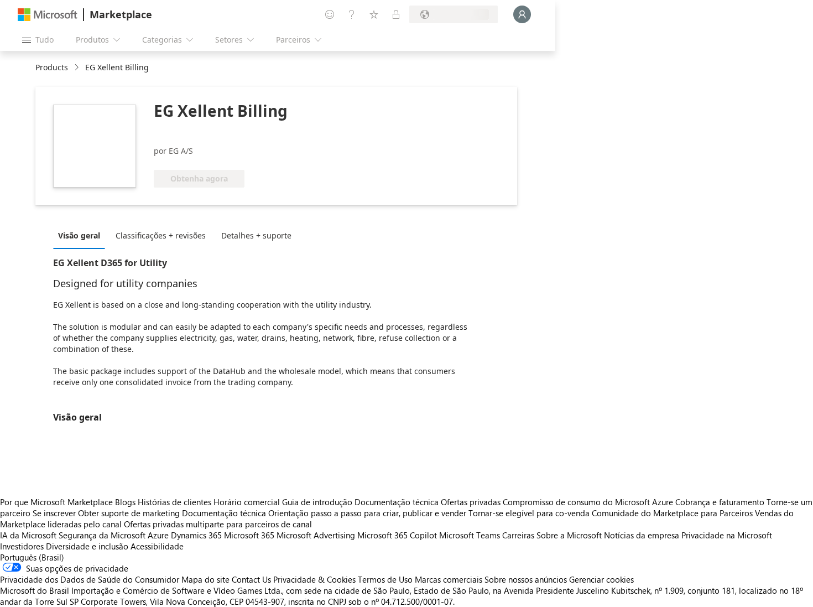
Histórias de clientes (174, 501)
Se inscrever (54, 512)
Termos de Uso (385, 579)
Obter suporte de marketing (129, 512)
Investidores (22, 546)
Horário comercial (246, 501)
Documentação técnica (397, 501)
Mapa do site (205, 579)
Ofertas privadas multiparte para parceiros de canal (218, 524)
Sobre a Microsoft (569, 535)
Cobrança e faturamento (719, 501)
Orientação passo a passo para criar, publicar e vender (367, 512)
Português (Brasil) (32, 557)
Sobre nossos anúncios (525, 579)
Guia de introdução (317, 501)
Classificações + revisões (161, 235)
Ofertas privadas (471, 501)
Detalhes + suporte (256, 235)
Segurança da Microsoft (102, 535)
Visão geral (79, 235)
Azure (158, 535)
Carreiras (518, 535)
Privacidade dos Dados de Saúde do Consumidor (89, 579)
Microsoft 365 (249, 535)
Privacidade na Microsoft (726, 535)
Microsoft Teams (469, 535)
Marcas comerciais (448, 579)
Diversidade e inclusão (87, 546)
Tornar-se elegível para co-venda (529, 512)
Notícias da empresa (641, 535)
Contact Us (251, 579)
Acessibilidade (157, 546)
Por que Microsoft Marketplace (56, 501)
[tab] (82, 235)
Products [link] (51, 67)
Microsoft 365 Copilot (397, 535)
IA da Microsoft (28, 535)
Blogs (125, 501)
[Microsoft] (47, 14)
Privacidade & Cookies (314, 579)
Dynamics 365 (196, 535)
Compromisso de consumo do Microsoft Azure (589, 501)
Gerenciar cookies (601, 579)
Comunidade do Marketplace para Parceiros (672, 512)
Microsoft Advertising (316, 535)
